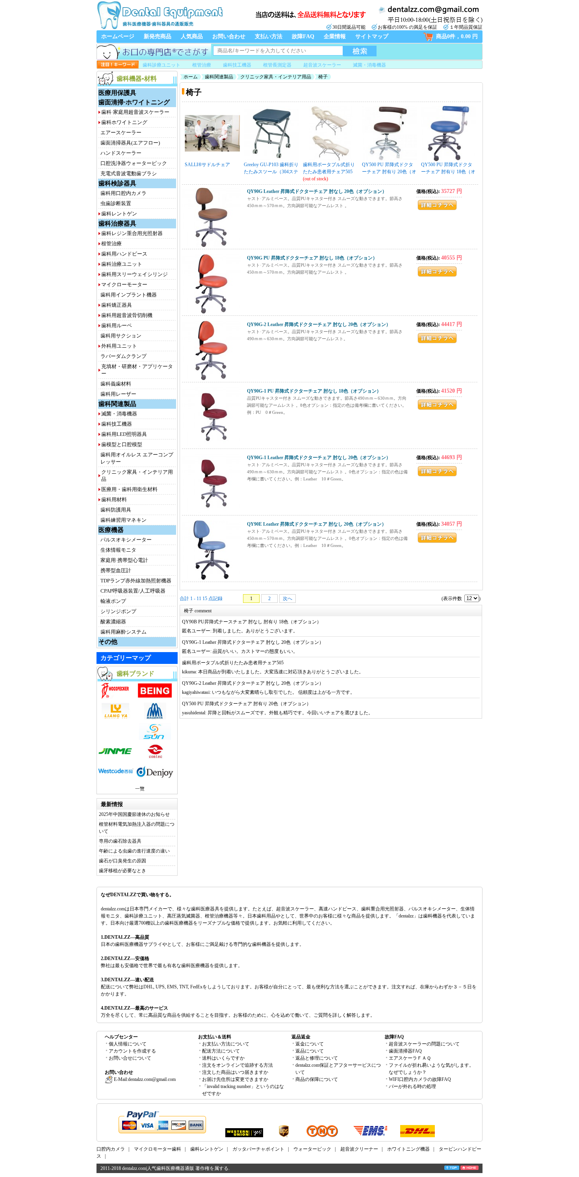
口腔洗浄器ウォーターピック (133, 163)
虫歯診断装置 (115, 203)
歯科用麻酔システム (123, 632)
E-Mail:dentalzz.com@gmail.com (144, 1079)
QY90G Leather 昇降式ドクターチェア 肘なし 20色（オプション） (317, 191)
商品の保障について (316, 1079)
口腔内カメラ (110, 1149)
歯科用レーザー (118, 394)
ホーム (191, 77)
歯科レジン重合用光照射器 (132, 233)
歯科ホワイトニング (124, 122)
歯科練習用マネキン (123, 520)
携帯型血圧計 (115, 570)
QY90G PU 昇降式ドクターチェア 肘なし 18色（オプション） (312, 258)
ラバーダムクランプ (123, 356)
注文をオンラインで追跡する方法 (237, 1065)
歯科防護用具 (115, 510)
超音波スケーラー (322, 65)
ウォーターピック (312, 1149)
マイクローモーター (124, 284)
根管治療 (201, 65)
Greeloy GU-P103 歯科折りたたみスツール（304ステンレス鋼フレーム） (271, 168)
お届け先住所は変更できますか (235, 1079)
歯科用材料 (114, 499)
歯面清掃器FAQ (405, 1051)
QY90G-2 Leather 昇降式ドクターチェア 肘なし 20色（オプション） (319, 324)
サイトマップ (371, 36)
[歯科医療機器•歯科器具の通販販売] (159, 28)
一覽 (140, 788)
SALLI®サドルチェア (207, 164)
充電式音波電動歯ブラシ (128, 173)
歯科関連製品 (117, 403)
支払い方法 (268, 36)
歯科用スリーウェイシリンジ (134, 274)
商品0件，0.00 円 (457, 36)
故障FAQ (303, 36)
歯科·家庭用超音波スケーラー (135, 112)
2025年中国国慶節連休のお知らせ (134, 814)
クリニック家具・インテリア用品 (275, 77)
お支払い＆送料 (214, 1037)
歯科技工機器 (237, 65)
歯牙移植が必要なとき (122, 870)
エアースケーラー (120, 132)
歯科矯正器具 (116, 305)
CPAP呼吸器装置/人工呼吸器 (132, 591)
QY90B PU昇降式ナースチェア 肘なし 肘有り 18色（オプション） (251, 622)
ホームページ (117, 36)
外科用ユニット (119, 346)
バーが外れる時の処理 (412, 1086)
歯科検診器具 (117, 183)
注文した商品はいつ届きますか (235, 1072)
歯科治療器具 (117, 223)
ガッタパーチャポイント (258, 1149)
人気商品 (192, 36)
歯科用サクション (120, 336)
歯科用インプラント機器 (128, 295)
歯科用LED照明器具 (124, 434)
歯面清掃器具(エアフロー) (130, 143)
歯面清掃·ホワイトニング (134, 102)
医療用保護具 (117, 92)
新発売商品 (157, 36)
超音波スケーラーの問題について (424, 1044)
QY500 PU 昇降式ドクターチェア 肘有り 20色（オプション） (389, 168)
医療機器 (111, 529)
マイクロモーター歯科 (157, 1149)
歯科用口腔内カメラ (123, 193)
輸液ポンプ (113, 601)
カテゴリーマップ (125, 657)
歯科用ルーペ (116, 325)
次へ (287, 598)
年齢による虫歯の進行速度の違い (134, 851)
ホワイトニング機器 (408, 1149)
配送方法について (221, 1051)
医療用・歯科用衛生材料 (129, 489)
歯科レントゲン (119, 214)
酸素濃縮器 (113, 622)
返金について (309, 1044)
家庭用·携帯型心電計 (124, 560)
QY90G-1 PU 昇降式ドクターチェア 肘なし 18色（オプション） (314, 391)
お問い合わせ (228, 36)
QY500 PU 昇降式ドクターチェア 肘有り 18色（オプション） (448, 168)
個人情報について (128, 1044)
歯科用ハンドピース (124, 254)
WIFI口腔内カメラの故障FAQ (420, 1079)
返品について (309, 1051)
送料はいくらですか (223, 1058)
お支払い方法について (225, 1044)
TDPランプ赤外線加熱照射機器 (135, 581)
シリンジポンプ (118, 611)
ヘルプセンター (121, 1037)
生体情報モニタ (118, 550)
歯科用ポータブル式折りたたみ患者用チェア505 (329, 168)
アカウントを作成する (132, 1051)
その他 (107, 641)
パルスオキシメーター (126, 540)
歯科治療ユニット (121, 264)
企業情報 (335, 36)
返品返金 (300, 1037)
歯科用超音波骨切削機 (126, 315)
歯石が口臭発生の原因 (122, 861)
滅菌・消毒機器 (369, 65)
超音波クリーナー (359, 1149)
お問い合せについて (130, 1058)
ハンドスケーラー (120, 153)
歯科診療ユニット (161, 65)
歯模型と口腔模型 (121, 444)
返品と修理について (316, 1058)
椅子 (323, 77)
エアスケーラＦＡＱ (410, 1058)
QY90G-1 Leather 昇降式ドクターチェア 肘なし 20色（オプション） (319, 457)
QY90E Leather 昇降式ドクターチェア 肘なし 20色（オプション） (316, 524)
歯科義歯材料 (115, 384)
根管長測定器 (277, 65)
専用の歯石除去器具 (120, 841)
